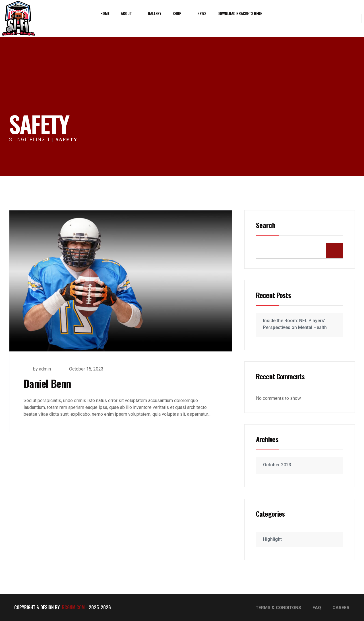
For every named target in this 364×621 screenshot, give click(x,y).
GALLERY (154, 13)
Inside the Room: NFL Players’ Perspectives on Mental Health (295, 324)
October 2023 (277, 464)
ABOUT (126, 13)
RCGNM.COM (73, 607)
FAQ (317, 607)
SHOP (177, 13)
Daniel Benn (47, 383)
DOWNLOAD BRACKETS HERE (240, 13)
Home (104, 13)
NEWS (201, 13)
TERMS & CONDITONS (278, 607)
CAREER (340, 607)
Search (266, 225)
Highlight (272, 539)
